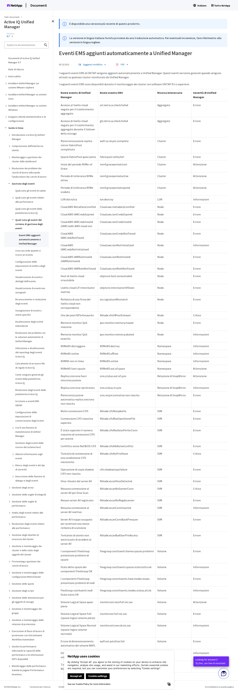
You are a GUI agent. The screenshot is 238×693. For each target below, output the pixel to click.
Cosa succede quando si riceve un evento (28, 252)
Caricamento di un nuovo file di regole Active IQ (30, 365)
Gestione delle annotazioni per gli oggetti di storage (28, 599)
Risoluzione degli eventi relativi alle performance (28, 526)
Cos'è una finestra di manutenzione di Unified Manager (27, 432)
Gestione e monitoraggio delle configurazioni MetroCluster (28, 574)
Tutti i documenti (12, 17)
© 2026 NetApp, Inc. (12, 687)
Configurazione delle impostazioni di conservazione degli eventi (29, 416)
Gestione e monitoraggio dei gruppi (27, 611)
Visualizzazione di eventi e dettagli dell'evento (29, 279)
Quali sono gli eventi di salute (30, 190)
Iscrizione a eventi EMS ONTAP (27, 403)
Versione (10, 34)
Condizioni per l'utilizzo (40, 687)
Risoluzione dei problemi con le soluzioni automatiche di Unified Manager (30, 337)
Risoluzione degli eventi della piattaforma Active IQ (30, 392)
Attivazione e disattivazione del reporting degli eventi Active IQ (29, 352)
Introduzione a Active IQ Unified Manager (28, 137)
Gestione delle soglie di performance (24, 503)
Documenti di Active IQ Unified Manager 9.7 (24, 60)
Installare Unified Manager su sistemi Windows (27, 107)
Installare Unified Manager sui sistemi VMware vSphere (23, 85)
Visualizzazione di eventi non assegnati (30, 290)
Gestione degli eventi (23, 183)
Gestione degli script (23, 590)
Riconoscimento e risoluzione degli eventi (30, 301)
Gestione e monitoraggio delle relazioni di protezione (28, 622)
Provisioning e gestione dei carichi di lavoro (26, 563)
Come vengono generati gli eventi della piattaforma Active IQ (29, 379)
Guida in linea (15, 127)
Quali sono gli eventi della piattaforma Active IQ (28, 211)
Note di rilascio (16, 69)
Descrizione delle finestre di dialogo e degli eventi (30, 478)
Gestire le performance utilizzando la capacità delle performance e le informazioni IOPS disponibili (27, 653)
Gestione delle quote (23, 583)
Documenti (38, 5)
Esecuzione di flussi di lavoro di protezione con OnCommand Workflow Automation (28, 635)
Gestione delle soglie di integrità (29, 494)
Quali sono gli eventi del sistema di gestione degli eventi (29, 224)
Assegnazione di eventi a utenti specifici (28, 312)
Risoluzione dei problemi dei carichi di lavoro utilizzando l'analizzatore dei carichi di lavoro (29, 172)
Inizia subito (14, 76)
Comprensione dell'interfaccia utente (27, 148)
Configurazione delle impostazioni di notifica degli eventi (30, 266)
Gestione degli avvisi (23, 487)
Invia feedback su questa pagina (219, 687)
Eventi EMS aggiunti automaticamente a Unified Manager (30, 239)
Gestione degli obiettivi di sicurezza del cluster (25, 537)
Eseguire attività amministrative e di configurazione (27, 118)
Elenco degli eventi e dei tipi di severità (30, 467)
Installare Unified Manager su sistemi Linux (27, 96)
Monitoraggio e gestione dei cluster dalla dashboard (26, 159)
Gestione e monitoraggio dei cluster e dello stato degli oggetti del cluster (27, 550)
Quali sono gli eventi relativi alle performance (29, 199)
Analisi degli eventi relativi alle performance (27, 514)
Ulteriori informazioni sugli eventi (29, 456)
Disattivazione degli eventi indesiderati (29, 323)
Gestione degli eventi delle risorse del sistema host (29, 445)
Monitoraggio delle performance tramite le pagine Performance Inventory (29, 670)
